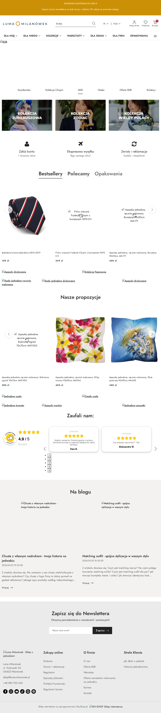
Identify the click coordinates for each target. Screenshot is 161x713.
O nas (87, 661)
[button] (155, 36)
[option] (74, 439)
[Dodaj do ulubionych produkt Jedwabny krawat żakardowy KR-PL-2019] (48, 186)
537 (22, 444)
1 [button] (49, 455)
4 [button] (49, 466)
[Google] (28, 691)
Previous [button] (44, 449)
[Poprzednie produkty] (9, 210)
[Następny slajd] (154, 63)
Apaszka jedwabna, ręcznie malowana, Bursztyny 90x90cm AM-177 (133, 254)
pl (104, 23)
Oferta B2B (90, 667)
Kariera (87, 687)
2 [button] (49, 459)
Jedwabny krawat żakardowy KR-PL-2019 (21, 252)
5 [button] (49, 470)
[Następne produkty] (152, 210)
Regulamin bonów (53, 689)
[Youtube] (16, 691)
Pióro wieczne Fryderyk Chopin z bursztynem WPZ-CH (80, 254)
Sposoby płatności (53, 678)
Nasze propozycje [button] (81, 297)
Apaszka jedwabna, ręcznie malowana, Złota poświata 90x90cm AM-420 (130, 379)
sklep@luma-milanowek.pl (16, 677)
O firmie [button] (89, 652)
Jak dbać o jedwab (134, 661)
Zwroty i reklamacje (53, 667)
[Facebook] (5, 691)
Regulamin (49, 672)
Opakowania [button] (108, 173)
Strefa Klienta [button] (133, 652)
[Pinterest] (33, 691)
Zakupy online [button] (53, 652)
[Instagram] (11, 691)
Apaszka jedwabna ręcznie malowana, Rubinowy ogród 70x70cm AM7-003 (25, 379)
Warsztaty (89, 672)
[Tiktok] (22, 691)
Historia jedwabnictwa (136, 667)
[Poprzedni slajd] (7, 63)
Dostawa (48, 661)
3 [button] (49, 462)
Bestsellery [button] (50, 173)
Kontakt (88, 693)
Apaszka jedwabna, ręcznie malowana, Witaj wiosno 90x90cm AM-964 (77, 379)
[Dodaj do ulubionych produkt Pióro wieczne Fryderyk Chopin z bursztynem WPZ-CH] (102, 186)
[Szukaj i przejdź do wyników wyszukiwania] (94, 23)
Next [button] (155, 449)
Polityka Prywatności (54, 684)
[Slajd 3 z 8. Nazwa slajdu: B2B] (80, 63)
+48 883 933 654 (13, 683)
